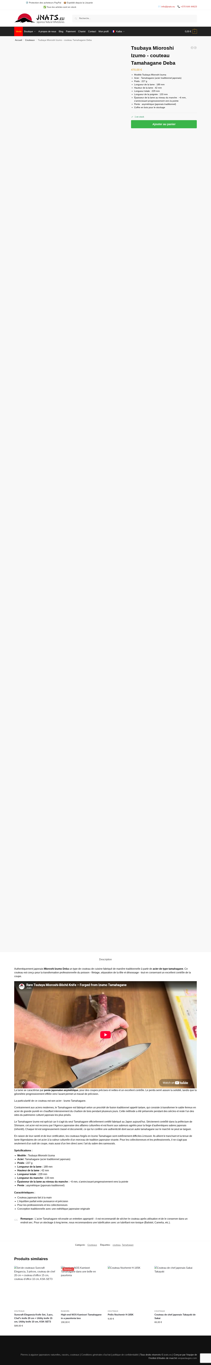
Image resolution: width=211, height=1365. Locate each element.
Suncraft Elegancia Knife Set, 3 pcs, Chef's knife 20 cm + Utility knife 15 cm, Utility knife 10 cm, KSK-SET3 (33, 1318)
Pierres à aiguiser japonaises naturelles (40, 1354)
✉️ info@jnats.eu (166, 6)
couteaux (74, 1354)
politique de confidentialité (125, 1354)
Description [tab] (105, 959)
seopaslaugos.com (187, 1358)
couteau (117, 1245)
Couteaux (30, 40)
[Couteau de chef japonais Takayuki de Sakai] (175, 1287)
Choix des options (82, 1329)
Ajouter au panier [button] (35, 1332)
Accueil (18, 40)
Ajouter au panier (164, 124)
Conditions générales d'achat (96, 1354)
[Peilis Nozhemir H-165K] (129, 1287)
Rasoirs (65, 1311)
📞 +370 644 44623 (187, 6)
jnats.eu (168, 1354)
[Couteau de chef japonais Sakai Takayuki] (195, 47)
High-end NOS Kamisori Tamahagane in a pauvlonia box (81, 1316)
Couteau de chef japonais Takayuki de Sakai (175, 1316)
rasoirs (65, 1354)
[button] (191, 31)
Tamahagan (128, 1245)
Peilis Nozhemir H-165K (121, 1314)
